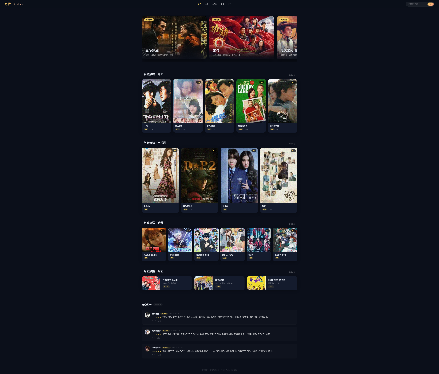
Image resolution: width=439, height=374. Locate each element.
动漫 (222, 4)
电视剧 (214, 4)
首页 (199, 4)
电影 (206, 4)
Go (431, 4)
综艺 (229, 4)
